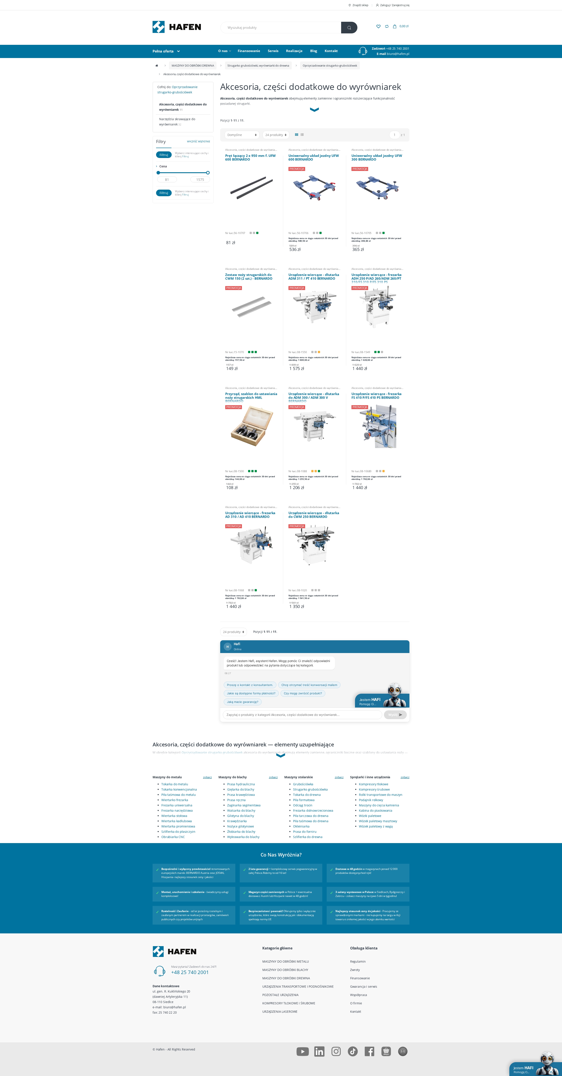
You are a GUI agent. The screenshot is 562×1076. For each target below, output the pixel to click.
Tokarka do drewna (307, 795)
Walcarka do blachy (241, 810)
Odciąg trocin (302, 805)
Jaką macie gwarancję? (242, 702)
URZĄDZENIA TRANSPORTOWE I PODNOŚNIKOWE (298, 986)
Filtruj (164, 155)
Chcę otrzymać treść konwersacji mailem (309, 685)
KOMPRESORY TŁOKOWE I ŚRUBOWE (288, 1003)
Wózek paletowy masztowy (378, 821)
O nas (222, 51)
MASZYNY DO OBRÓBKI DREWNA (193, 65)
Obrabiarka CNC (173, 837)
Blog (313, 51)
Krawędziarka (237, 821)
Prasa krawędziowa (241, 795)
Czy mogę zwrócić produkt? (303, 693)
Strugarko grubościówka (310, 789)
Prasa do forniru (305, 831)
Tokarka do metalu (174, 784)
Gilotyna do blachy (240, 816)
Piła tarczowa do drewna (310, 816)
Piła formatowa (304, 800)
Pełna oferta (163, 51)
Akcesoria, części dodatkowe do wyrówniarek (251, 150)
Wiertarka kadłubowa (176, 821)
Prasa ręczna (236, 800)
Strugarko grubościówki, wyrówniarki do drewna (258, 65)
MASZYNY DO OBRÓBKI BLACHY (285, 970)
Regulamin (358, 961)
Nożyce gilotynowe (240, 826)
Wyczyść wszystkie (198, 141)
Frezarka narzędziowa (177, 810)
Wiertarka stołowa (174, 816)
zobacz (207, 777)
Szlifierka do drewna (307, 837)
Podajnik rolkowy (371, 800)
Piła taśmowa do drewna (310, 821)
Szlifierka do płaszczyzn (178, 831)
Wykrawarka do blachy (243, 837)
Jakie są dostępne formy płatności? (251, 693)
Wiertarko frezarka (174, 800)
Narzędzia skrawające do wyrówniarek (177, 121)
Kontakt (331, 51)
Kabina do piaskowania (375, 810)
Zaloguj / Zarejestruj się (394, 5)
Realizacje (294, 51)
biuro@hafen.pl (398, 54)
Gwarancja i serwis (363, 986)
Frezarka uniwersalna (176, 805)
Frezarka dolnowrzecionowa (313, 810)
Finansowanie (249, 51)
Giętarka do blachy (240, 789)
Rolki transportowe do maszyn (380, 795)
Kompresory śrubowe (374, 789)
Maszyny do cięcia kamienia (379, 805)
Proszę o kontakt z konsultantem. (250, 685)
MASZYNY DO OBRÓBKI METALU (285, 961)
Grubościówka (303, 784)
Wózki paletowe (370, 816)
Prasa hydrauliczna (241, 784)
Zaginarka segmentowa (244, 805)
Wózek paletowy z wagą (376, 826)
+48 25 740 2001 (397, 48)
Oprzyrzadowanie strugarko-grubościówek (330, 65)
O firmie (356, 1003)
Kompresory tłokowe (373, 784)
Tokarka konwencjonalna (179, 789)
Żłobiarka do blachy (241, 831)
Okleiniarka (301, 826)
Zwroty (355, 970)
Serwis (273, 51)
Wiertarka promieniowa (178, 826)
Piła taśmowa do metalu (178, 795)
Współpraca (358, 995)
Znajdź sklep (360, 5)
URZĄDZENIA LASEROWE (279, 1011)
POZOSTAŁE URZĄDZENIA (280, 995)
